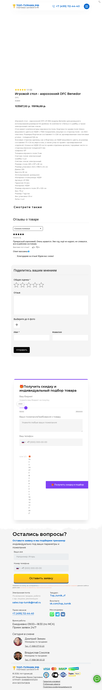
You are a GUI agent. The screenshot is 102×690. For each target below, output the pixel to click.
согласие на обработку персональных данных (35, 587)
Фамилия (57, 332)
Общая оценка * (22, 280)
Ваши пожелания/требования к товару (40, 417)
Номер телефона (21, 563)
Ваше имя (18, 552)
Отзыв (17, 292)
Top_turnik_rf (57, 595)
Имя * (17, 332)
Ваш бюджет (26, 396)
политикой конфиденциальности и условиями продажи (58, 585)
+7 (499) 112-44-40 (68, 6)
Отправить (21, 350)
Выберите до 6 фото (24, 319)
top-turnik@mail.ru (30, 602)
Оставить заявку (41, 578)
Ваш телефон (26, 436)
